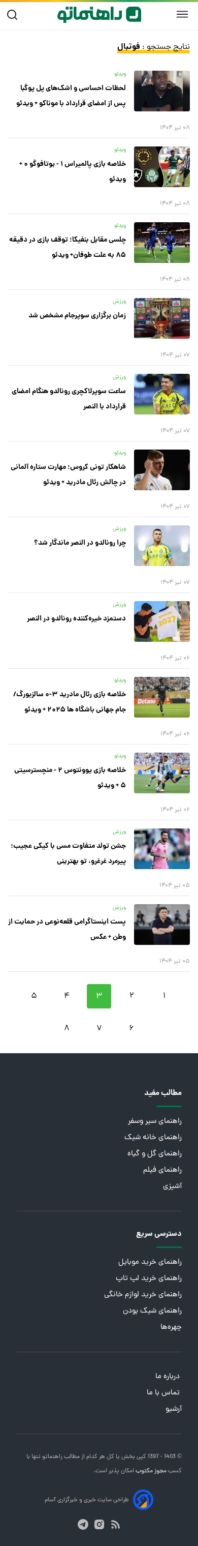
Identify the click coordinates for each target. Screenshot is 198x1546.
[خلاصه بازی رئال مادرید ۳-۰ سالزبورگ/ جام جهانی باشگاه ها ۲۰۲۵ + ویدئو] (162, 697)
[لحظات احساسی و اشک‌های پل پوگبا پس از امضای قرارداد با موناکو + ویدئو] (162, 91)
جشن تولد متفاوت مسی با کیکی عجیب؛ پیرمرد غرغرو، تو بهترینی (68, 854)
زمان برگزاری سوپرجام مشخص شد (77, 315)
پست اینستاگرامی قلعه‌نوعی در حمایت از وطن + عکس (67, 929)
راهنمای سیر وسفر (155, 1121)
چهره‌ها (171, 1327)
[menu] (182, 15)
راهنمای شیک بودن (152, 1311)
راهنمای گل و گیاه (154, 1154)
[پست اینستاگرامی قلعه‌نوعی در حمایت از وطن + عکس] (162, 924)
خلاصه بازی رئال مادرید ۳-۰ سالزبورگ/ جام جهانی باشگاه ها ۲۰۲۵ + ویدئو (69, 702)
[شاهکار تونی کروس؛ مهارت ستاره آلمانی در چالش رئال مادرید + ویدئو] (162, 470)
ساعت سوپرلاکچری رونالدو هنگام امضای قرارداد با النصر (69, 399)
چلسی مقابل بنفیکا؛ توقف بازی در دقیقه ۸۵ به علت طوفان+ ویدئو (67, 247)
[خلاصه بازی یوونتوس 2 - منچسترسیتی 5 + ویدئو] (162, 773)
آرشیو (174, 1409)
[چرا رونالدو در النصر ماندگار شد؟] (162, 545)
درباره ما (168, 1377)
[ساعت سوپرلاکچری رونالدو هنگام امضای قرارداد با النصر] (162, 394)
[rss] (115, 1524)
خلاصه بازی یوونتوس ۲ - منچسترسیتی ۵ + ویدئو (70, 778)
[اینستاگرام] (99, 1524)
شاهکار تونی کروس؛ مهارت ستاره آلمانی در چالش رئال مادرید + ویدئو (68, 475)
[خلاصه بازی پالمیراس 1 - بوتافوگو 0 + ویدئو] (162, 166)
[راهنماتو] (99, 15)
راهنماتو (51, 1457)
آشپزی (172, 1187)
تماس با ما (164, 1393)
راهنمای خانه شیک (153, 1138)
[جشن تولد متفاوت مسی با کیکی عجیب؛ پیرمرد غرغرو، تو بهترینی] (162, 848)
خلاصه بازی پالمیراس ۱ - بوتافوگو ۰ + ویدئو (72, 172)
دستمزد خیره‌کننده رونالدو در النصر (76, 619)
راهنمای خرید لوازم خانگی (143, 1295)
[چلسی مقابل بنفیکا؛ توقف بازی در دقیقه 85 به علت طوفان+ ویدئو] (162, 242)
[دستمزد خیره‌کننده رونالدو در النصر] (162, 621)
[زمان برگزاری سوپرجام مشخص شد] (162, 318)
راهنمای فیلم (162, 1170)
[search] (14, 15)
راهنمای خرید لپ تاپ (149, 1279)
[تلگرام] (83, 1524)
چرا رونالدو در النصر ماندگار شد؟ (80, 543)
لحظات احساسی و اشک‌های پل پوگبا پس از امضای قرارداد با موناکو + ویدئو (71, 96)
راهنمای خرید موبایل (150, 1262)
